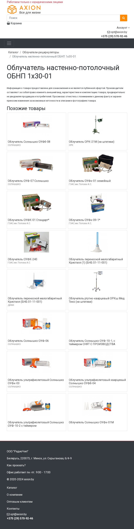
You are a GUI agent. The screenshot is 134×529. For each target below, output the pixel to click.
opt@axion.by (119, 32)
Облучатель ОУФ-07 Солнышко (28, 181)
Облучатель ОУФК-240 (22, 259)
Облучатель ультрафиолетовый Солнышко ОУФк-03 (36, 381)
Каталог (13, 52)
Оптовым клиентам (19, 501)
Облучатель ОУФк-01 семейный (90, 181)
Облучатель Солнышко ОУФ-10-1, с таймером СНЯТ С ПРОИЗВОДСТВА (92, 342)
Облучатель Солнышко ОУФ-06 (28, 340)
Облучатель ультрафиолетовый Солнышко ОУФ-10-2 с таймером (36, 424)
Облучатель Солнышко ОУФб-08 (29, 141)
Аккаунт (122, 27)
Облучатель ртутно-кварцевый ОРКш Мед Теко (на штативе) (97, 300)
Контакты (13, 508)
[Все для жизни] (67, 9)
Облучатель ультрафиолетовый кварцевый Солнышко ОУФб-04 (97, 381)
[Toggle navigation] (9, 43)
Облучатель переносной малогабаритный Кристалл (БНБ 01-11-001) (35, 300)
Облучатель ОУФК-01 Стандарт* (28, 220)
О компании (14, 494)
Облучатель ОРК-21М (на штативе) (91, 141)
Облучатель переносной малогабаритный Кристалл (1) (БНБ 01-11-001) (96, 261)
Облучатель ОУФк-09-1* (84, 220)
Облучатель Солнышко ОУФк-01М (91, 422)
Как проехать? (16, 465)
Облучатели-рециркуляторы (41, 52)
